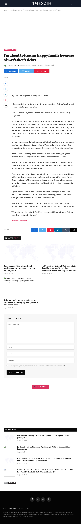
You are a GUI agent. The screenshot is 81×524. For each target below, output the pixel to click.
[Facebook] (6, 84)
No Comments (38, 65)
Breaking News (10, 50)
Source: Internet (19, 221)
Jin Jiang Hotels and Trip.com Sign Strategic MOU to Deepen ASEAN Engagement (44, 448)
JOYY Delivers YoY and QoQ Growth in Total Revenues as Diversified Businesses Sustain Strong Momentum (59, 268)
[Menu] (6, 3)
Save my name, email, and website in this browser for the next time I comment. (37, 366)
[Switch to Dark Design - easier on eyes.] (71, 4)
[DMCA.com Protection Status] (10, 483)
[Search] (75, 3)
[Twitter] (6, 89)
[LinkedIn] (6, 94)
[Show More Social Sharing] (51, 71)
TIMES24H (12, 508)
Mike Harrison (14, 65)
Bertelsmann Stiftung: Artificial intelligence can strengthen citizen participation (19, 268)
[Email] (6, 105)
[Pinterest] (6, 100)
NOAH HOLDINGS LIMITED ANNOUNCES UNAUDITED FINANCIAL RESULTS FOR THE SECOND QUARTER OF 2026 (45, 471)
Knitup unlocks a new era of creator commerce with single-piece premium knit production (21, 302)
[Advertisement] (40, 29)
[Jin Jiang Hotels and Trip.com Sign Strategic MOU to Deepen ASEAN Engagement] (9, 450)
